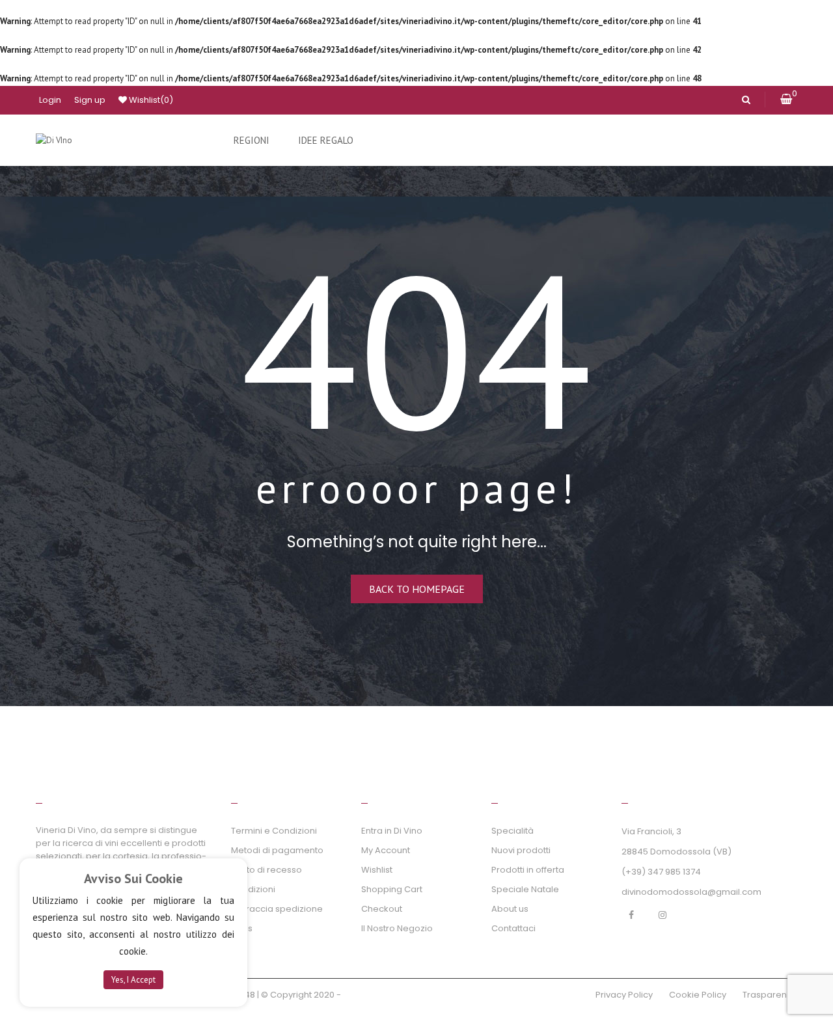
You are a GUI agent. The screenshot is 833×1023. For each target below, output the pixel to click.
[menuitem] (251, 140)
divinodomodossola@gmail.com (691, 892)
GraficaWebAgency (385, 995)
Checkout (381, 909)
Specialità (512, 831)
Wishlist (150, 100)
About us (509, 909)
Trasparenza (770, 995)
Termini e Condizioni (274, 831)
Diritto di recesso (266, 870)
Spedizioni (253, 889)
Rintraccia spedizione (277, 909)
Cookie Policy (697, 995)
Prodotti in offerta (527, 870)
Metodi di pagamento (277, 850)
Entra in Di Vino (391, 831)
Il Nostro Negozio (397, 928)
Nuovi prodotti (521, 850)
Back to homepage (417, 588)
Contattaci (513, 928)
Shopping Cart (391, 889)
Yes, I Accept (133, 979)
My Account (385, 850)
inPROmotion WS (71, 1010)
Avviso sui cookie (133, 878)
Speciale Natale (525, 889)
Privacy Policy (624, 995)
